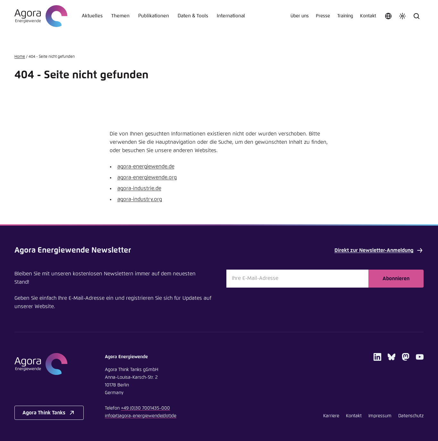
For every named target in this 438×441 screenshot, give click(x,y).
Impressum (380, 416)
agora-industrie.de (139, 188)
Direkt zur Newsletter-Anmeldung (373, 250)
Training (345, 16)
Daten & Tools (193, 15)
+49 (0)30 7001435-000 (145, 408)
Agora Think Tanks (43, 412)
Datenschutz (411, 416)
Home (19, 57)
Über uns (300, 16)
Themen (120, 15)
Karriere (331, 416)
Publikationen (153, 15)
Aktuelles (92, 15)
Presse (323, 16)
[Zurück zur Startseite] (40, 16)
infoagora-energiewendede (140, 416)
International (231, 15)
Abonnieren (396, 278)
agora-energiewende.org (147, 177)
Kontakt (368, 16)
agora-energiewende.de (145, 166)
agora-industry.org (139, 199)
